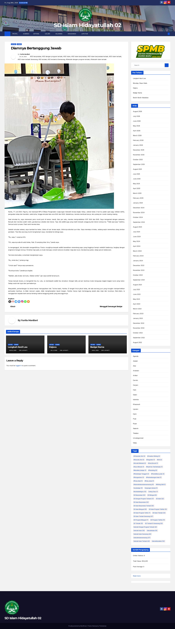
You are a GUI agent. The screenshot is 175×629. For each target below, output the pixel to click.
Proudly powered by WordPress (77, 626)
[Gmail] (12, 301)
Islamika (59, 34)
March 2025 (137, 193)
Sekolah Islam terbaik (142, 541)
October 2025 (138, 159)
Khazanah (72, 34)
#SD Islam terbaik (115, 56)
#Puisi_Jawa (149, 481)
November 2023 (138, 270)
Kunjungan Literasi (151, 488)
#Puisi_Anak (138, 481)
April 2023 (136, 304)
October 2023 (138, 275)
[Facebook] (19, 301)
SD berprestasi (139, 495)
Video (135, 443)
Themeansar (102, 626)
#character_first (139, 456)
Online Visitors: (138, 555)
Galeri (47, 34)
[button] (165, 34)
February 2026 (138, 140)
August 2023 (137, 285)
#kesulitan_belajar (140, 470)
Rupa (135, 424)
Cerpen (135, 385)
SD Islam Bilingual (140, 509)
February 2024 (138, 256)
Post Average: (138, 567)
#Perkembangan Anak (153, 477)
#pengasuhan (139, 477)
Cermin (19, 44)
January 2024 (138, 261)
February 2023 (138, 313)
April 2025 (136, 188)
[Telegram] (16, 301)
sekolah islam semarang (142, 534)
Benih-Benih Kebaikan (141, 98)
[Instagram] (22, 301)
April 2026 (136, 131)
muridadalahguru (140, 491)
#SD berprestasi (35, 56)
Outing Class (153, 491)
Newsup (94, 626)
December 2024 (138, 208)
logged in (19, 365)
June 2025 (137, 179)
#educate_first (139, 459)
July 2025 (136, 174)
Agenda (26, 34)
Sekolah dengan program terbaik (145, 527)
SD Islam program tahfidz (158, 509)
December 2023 (138, 265)
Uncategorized (138, 438)
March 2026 (137, 135)
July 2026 (136, 116)
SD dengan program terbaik (144, 498)
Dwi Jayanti (23, 350)
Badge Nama (97, 347)
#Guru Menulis (139, 467)
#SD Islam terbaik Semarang (28, 59)
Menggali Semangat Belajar (111, 306)
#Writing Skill (161, 484)
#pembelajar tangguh (141, 474)
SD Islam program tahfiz (142, 513)
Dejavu (53, 347)
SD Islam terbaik (159, 513)
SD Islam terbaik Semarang (143, 516)
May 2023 (136, 299)
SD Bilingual (152, 495)
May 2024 (136, 241)
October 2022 (138, 333)
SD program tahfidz (157, 520)
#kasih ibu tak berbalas (154, 467)
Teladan (136, 433)
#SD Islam (66, 56)
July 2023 (136, 289)
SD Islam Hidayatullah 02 (87, 25)
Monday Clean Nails (140, 83)
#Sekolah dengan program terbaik (78, 59)
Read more (137, 576)
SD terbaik (138, 523)
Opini (135, 414)
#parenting (152, 470)
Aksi (134, 366)
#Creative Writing (153, 456)
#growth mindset (140, 463)
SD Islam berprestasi (141, 502)
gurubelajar (138, 488)
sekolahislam (152, 530)
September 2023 (139, 280)
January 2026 (138, 145)
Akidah (135, 361)
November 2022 (138, 328)
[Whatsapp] (25, 301)
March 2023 (137, 309)
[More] (28, 301)
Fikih (134, 390)
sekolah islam (139, 530)
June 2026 (137, 121)
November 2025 (138, 155)
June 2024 (137, 236)
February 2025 (138, 198)
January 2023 (138, 318)
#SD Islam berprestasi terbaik (98, 56)
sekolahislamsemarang (142, 537)
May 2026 (136, 126)
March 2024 (137, 251)
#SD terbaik (43, 59)
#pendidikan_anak (157, 474)
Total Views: (137, 561)
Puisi (134, 419)
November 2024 (139, 212)
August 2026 (137, 111)
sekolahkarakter (158, 541)
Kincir (12, 306)
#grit (159, 459)
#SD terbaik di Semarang (56, 59)
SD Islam (160, 498)
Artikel (36, 34)
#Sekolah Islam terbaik (98, 59)
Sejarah (135, 428)
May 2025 (136, 184)
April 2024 (136, 246)
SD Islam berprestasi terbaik (144, 506)
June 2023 (137, 294)
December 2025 (138, 150)
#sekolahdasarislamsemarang (144, 484)
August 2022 (137, 342)
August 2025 (137, 169)
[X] (9, 301)
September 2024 (139, 222)
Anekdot (136, 371)
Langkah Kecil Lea (17, 347)
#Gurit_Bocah (153, 463)
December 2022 (138, 323)
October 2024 (138, 217)
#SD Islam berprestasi (79, 56)
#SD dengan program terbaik (52, 56)
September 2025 (139, 164)
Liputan (84, 34)
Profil (15, 34)
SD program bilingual (141, 520)
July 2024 (136, 232)
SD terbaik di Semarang (154, 523)
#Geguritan (150, 459)
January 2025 (138, 203)
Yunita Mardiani (25, 54)
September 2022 (139, 338)
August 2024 (137, 227)
